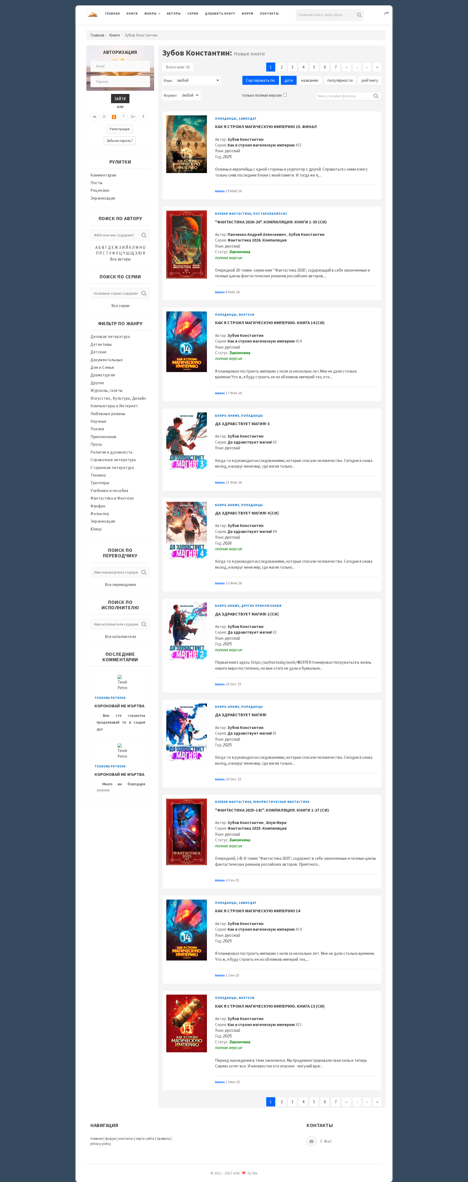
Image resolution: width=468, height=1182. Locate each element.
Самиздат (248, 119)
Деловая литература (224, 28)
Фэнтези (247, 315)
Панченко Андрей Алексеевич (257, 234)
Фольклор (99, 513)
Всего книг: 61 (178, 67)
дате (288, 80)
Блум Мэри (276, 822)
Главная (112, 13)
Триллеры (99, 482)
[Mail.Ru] (104, 117)
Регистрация (119, 129)
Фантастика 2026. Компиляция (257, 240)
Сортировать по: (260, 80)
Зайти (120, 98)
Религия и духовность (111, 452)
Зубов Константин (245, 139)
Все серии (120, 305)
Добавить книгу (220, 13)
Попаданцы (226, 119)
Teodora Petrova (110, 698)
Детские (98, 351)
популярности (340, 80)
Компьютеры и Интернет (114, 405)
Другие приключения (261, 606)
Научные (98, 421)
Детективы (101, 344)
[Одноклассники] (114, 117)
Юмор (96, 529)
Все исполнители (120, 636)
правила (163, 1138)
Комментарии (103, 175)
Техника (98, 475)
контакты (125, 1138)
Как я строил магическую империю (261, 145)
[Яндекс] (124, 117)
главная (96, 1138)
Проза (96, 444)
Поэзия (97, 428)
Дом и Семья (102, 367)
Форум (247, 13)
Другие (97, 382)
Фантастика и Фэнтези (112, 498)
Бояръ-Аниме (227, 416)
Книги (132, 13)
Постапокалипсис (270, 214)
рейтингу (370, 80)
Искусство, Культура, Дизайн (118, 398)
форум (110, 1138)
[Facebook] (143, 117)
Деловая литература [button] (163, 28)
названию (309, 80)
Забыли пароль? (120, 140)
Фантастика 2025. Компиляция (257, 828)
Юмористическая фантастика (281, 802)
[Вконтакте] (94, 117)
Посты (96, 182)
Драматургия (102, 374)
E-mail (326, 1141)
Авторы (174, 13)
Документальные (106, 359)
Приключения (103, 436)
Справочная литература (113, 459)
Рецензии (99, 190)
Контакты (269, 13)
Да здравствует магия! (249, 442)
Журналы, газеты (106, 390)
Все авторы (120, 259)
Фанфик (97, 506)
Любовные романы (107, 413)
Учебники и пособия (109, 490)
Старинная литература (112, 467)
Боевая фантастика (233, 214)
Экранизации (102, 198)
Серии (193, 13)
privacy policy (100, 1143)
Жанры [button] (150, 13)
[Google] (133, 117)
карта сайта (145, 1138)
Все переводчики (120, 584)
